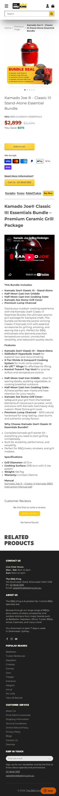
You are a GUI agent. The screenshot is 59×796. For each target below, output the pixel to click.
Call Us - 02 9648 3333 (19, 182)
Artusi (9, 689)
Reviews (20, 193)
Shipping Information (17, 719)
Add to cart (19, 146)
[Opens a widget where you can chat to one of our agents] (48, 791)
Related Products (33, 193)
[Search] (51, 13)
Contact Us (12, 740)
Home (7, 28)
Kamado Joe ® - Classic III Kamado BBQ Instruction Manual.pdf (28, 485)
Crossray (10, 664)
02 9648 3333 (17, 585)
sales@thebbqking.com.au (27, 588)
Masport (10, 685)
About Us (11, 711)
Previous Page (18, 28)
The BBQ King (33, 790)
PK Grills (10, 693)
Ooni (8, 672)
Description (10, 193)
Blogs (9, 736)
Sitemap (10, 744)
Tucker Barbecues (15, 656)
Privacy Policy (13, 731)
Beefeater (11, 651)
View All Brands (14, 697)
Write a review (29, 513)
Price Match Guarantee (18, 715)
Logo (19, 6)
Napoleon (11, 660)
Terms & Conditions (16, 723)
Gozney (10, 668)
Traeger (10, 677)
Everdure (11, 681)
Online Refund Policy (17, 727)
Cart (53, 6)
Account (47, 6)
